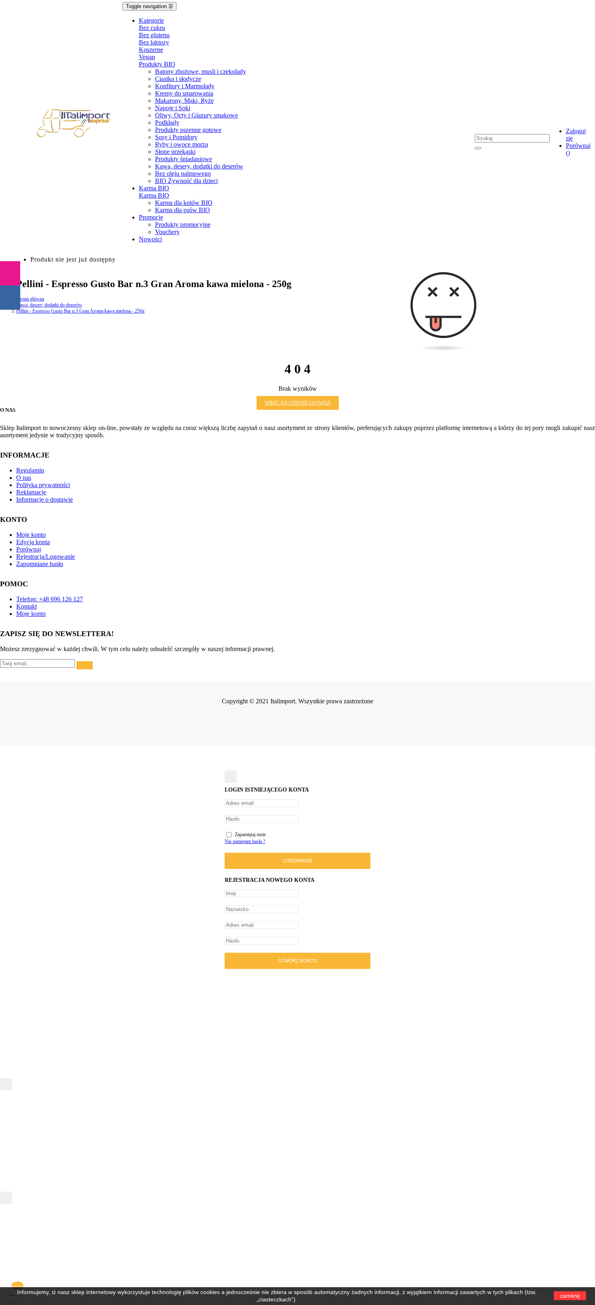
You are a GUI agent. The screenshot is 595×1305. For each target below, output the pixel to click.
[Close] (231, 777)
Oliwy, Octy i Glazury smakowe (196, 115)
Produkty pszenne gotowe (188, 129)
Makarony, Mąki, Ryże (184, 100)
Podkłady (167, 122)
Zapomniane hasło (39, 563)
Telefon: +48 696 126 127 (49, 599)
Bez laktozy (154, 42)
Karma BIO (154, 195)
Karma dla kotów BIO (183, 202)
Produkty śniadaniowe (183, 158)
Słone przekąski (175, 151)
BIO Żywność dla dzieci (186, 180)
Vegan (147, 56)
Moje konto (31, 534)
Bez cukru (152, 27)
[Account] (570, 105)
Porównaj (28, 549)
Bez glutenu (154, 35)
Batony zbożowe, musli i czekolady (200, 71)
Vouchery (167, 231)
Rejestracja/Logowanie (45, 556)
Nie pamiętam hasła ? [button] (245, 841)
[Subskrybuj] (84, 665)
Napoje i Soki (172, 107)
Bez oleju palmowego (183, 173)
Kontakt (26, 606)
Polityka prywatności (43, 484)
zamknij (570, 1295)
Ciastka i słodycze (178, 78)
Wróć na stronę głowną (298, 403)
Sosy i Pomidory (176, 137)
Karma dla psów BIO (182, 210)
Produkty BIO (157, 64)
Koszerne (151, 49)
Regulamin (30, 470)
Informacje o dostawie (44, 499)
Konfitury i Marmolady (185, 86)
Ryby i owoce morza (181, 144)
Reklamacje (31, 492)
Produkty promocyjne (182, 224)
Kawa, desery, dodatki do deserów (199, 166)
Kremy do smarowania (184, 93)
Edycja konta (33, 542)
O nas (23, 477)
